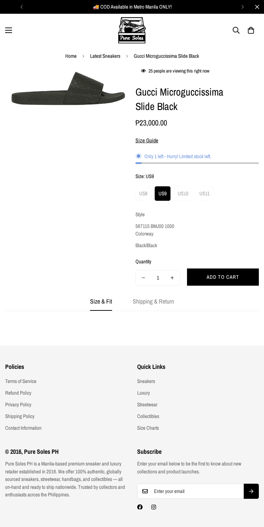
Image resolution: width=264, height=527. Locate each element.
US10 (183, 193)
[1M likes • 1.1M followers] (140, 507)
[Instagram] (153, 507)
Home (71, 55)
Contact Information (23, 427)
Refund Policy (18, 392)
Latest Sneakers (105, 55)
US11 (204, 193)
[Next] (242, 7)
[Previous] (21, 7)
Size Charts (148, 427)
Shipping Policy (19, 416)
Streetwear (147, 404)
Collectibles (148, 416)
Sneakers (146, 381)
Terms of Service (20, 381)
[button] (251, 30)
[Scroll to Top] (250, 489)
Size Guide (146, 140)
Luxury (143, 392)
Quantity (143, 261)
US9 (162, 193)
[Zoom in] (114, 80)
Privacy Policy (18, 404)
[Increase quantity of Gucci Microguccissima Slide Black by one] (172, 277)
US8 (143, 193)
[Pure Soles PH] (132, 30)
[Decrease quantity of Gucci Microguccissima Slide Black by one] (143, 277)
